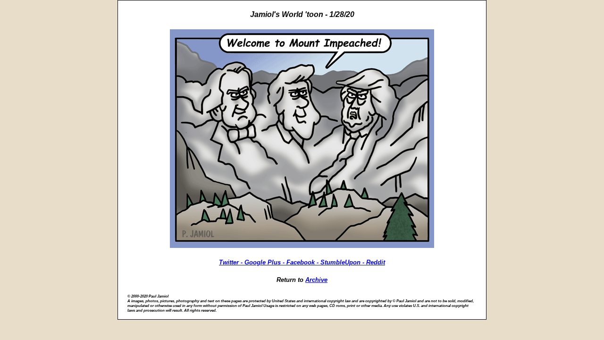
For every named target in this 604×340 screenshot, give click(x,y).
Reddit (375, 262)
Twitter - (231, 262)
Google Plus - (265, 262)
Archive (316, 279)
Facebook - (303, 262)
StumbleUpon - (343, 262)
